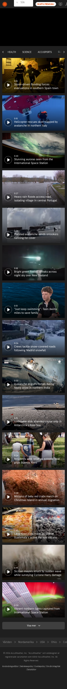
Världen (7, 642)
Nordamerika (26, 642)
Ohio (54, 642)
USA (42, 642)
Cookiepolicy (39, 666)
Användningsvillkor (10, 666)
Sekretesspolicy (27, 666)
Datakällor (31, 669)
